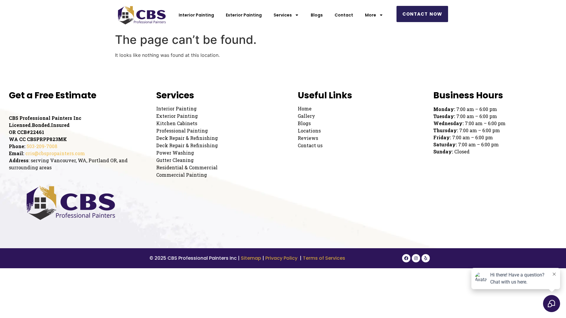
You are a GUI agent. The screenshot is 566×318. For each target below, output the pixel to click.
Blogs (317, 15)
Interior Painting (196, 15)
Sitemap (251, 258)
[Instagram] (416, 258)
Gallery (306, 116)
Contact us (310, 145)
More (370, 15)
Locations (309, 131)
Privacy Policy (281, 258)
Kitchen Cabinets (176, 123)
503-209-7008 (42, 146)
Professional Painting (182, 131)
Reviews (308, 138)
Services (283, 15)
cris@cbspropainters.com (55, 153)
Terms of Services (324, 258)
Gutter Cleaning (175, 160)
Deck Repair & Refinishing (187, 138)
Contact (344, 15)
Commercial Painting (181, 175)
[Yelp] (426, 258)
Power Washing (175, 153)
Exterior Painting (244, 15)
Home (305, 109)
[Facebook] (406, 258)
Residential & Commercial (187, 167)
